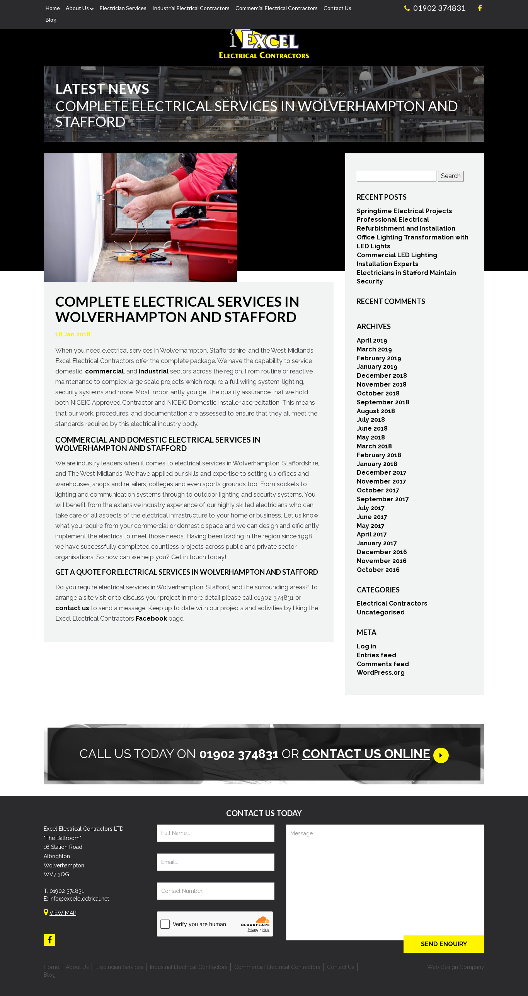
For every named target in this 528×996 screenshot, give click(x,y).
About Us (77, 8)
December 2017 (382, 472)
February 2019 (379, 358)
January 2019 (377, 366)
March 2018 (374, 446)
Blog (51, 19)
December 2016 (382, 552)
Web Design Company (455, 967)
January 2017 (377, 543)
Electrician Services (123, 8)
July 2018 (371, 419)
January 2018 (377, 464)
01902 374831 (66, 891)
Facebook (151, 618)
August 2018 (376, 411)
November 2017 (381, 481)
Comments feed (383, 664)
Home (53, 8)
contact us (72, 608)
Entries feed (376, 655)
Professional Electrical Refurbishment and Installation (406, 224)
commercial (104, 371)
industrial (154, 371)
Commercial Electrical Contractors (276, 8)
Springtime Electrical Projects (404, 211)
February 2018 (379, 455)
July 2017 (371, 508)
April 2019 (372, 340)
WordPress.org (381, 672)
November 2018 (382, 384)
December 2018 (382, 375)
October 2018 (378, 393)
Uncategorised (381, 612)
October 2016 (378, 570)
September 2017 (383, 499)
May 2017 (371, 525)
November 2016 (382, 561)
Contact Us (337, 8)
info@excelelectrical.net (79, 899)
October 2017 (378, 490)
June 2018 (372, 428)
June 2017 (372, 517)
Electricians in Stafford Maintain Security (406, 277)
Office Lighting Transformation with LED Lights (412, 242)
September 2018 (383, 402)
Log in (366, 646)
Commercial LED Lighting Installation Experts (397, 259)
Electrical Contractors (392, 603)
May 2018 (371, 437)
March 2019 (374, 349)
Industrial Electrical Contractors (191, 8)
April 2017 (372, 534)
